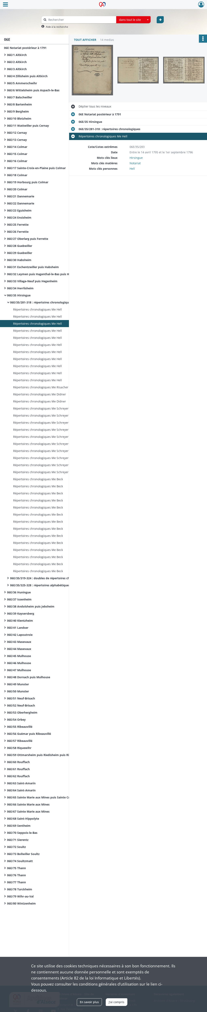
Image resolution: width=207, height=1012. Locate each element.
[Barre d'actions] (203, 39)
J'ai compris (116, 1002)
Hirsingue (136, 158)
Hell (132, 169)
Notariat (135, 163)
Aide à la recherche (57, 26)
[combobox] (133, 19)
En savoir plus (89, 1002)
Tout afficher (85, 39)
